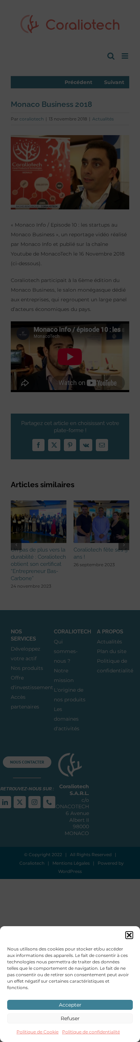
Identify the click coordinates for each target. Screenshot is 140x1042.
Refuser (70, 1018)
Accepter (70, 1005)
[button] (129, 935)
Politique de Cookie (38, 1031)
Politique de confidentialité (91, 1031)
